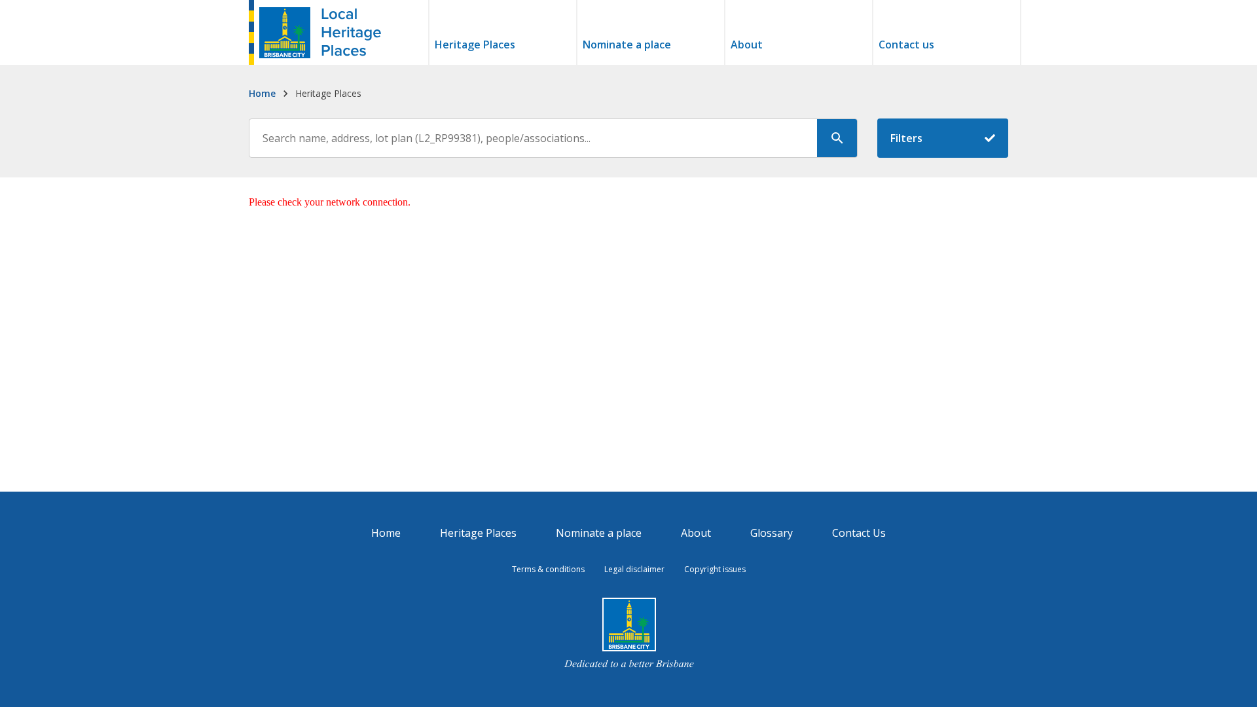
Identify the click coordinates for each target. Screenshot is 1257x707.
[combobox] (553, 138)
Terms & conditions (548, 569)
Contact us (906, 45)
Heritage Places (475, 45)
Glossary (771, 533)
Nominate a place (627, 45)
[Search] (837, 138)
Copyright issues (715, 569)
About (747, 45)
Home (262, 93)
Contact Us (859, 533)
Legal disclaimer (634, 569)
